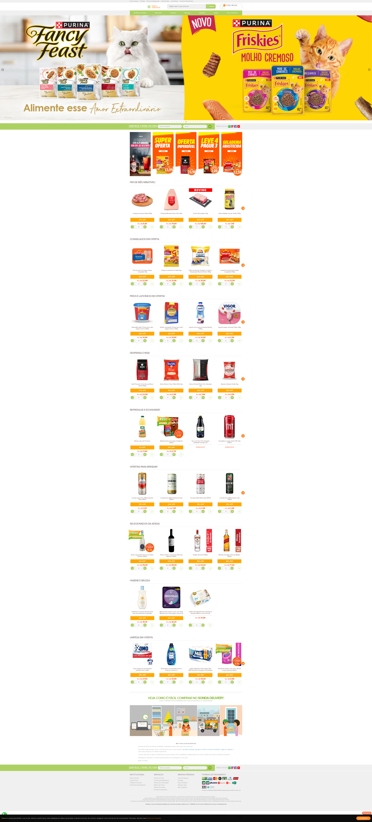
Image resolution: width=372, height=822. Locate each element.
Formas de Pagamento (161, 780)
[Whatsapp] (229, 126)
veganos (223, 749)
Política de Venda (159, 787)
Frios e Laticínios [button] (232, 13)
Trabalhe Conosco (136, 783)
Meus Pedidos (182, 783)
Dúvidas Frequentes (160, 790)
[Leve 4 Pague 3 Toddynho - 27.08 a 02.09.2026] (208, 154)
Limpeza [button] (173, 13)
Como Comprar (134, 1)
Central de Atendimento (138, 785)
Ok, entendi (363, 818)
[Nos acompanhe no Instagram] (232, 768)
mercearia (185, 749)
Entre (154, 6)
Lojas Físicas (134, 780)
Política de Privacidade (161, 783)
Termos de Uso (159, 778)
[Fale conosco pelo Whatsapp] (229, 768)
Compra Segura (183, 778)
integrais (229, 749)
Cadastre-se (156, 7)
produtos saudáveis (213, 749)
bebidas (191, 749)
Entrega (180, 780)
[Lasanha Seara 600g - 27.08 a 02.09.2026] (231, 154)
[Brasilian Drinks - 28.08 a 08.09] (140, 154)
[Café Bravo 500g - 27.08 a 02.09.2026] (186, 154)
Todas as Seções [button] (141, 13)
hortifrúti (204, 749)
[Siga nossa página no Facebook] (235, 126)
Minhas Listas (182, 785)
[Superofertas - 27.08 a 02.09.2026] (163, 154)
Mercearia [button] (158, 13)
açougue (198, 749)
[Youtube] (238, 126)
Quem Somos (134, 778)
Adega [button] (216, 13)
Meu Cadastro (182, 787)
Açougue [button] (187, 13)
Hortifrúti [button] (202, 13)
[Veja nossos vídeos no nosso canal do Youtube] (238, 768)
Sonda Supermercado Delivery (136, 6)
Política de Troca (159, 785)
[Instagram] (232, 126)
